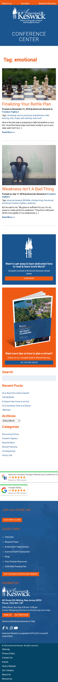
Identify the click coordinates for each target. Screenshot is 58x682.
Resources (7, 679)
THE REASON (8, 397)
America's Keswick (10, 633)
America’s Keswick (15, 646)
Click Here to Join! (12, 520)
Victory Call (7, 455)
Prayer (17, 118)
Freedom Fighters (10, 112)
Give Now (25, 3)
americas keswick (14, 200)
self (22, 118)
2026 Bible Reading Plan (15, 566)
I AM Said (6, 410)
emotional (27, 115)
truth (34, 118)
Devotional (48, 200)
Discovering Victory (10, 434)
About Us (6, 674)
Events (5, 662)
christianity (11, 115)
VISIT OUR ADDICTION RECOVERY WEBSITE (20, 574)
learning (5, 118)
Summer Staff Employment (17, 552)
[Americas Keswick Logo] (29, 16)
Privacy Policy (8, 653)
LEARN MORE (29, 278)
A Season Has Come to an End (15, 401)
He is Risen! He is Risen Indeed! (15, 393)
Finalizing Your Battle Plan (26, 103)
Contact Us (10, 583)
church (19, 115)
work (39, 118)
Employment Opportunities (17, 547)
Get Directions (21, 615)
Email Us (7, 615)
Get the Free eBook (29, 362)
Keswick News (8, 443)
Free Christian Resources (16, 561)
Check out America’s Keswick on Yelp (18, 621)
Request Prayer (12, 542)
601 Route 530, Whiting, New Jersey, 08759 (21, 600)
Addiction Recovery (47, 3)
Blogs (7, 557)
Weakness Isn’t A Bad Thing (28, 188)
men (12, 118)
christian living (37, 200)
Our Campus (8, 670)
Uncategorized (8, 451)
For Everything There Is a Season (16, 406)
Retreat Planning (9, 447)
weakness (31, 203)
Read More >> (8, 132)
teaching (28, 118)
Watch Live (7, 3)
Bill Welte (26, 200)
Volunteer (9, 537)
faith (47, 115)
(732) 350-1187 (16, 603)
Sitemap (6, 649)
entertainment (38, 115)
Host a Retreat (9, 666)
